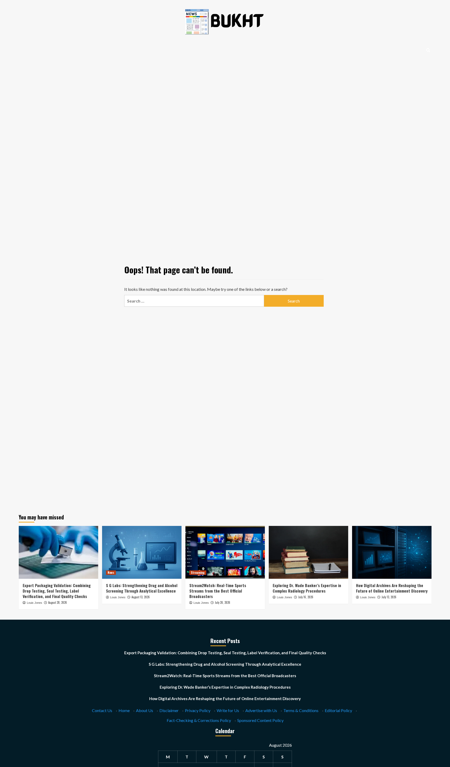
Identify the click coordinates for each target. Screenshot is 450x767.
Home (124, 710)
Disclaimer (169, 710)
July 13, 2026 (389, 597)
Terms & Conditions (300, 710)
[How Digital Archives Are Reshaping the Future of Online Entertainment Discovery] (392, 552)
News (111, 572)
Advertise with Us (261, 710)
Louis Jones (34, 602)
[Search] (428, 50)
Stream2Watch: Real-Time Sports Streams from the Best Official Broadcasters (217, 590)
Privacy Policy (197, 710)
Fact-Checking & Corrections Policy (199, 720)
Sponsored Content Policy (260, 720)
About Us (144, 710)
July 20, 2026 (222, 602)
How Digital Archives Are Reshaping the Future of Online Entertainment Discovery (392, 588)
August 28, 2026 (57, 602)
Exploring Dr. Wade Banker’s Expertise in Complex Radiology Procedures (307, 588)
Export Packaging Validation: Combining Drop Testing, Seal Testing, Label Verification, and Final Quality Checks (57, 590)
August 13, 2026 (141, 597)
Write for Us (228, 710)
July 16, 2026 (305, 597)
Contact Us (102, 710)
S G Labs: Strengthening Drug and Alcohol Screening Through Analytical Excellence (141, 588)
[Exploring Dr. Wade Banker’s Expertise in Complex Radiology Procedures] (308, 552)
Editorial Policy (338, 710)
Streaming (198, 572)
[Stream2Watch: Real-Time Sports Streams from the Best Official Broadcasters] (225, 552)
